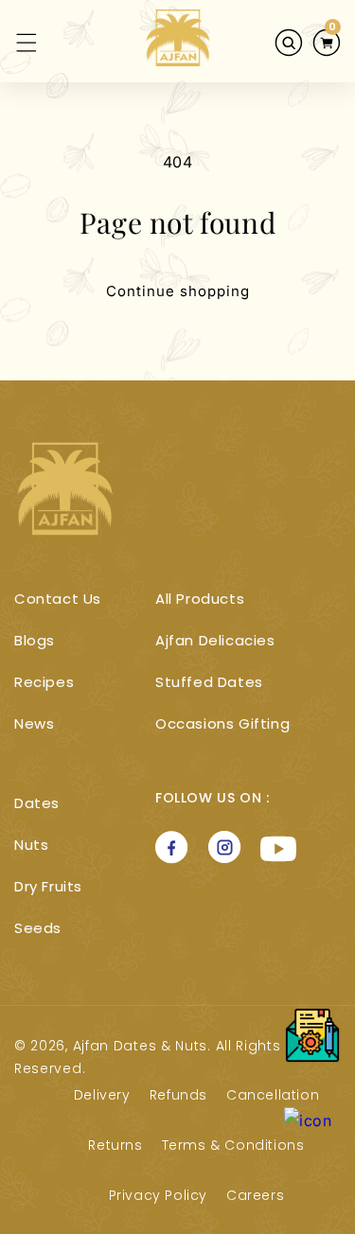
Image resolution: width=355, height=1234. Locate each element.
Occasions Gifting (222, 723)
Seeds (38, 928)
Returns (115, 1145)
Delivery (102, 1094)
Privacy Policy (158, 1195)
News (34, 723)
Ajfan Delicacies (215, 640)
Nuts (31, 845)
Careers (255, 1195)
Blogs (34, 640)
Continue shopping (178, 291)
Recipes (44, 682)
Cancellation (272, 1094)
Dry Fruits (48, 886)
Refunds (178, 1094)
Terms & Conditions (233, 1145)
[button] (15, 42)
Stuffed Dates (209, 682)
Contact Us (57, 598)
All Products (199, 598)
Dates (37, 803)
